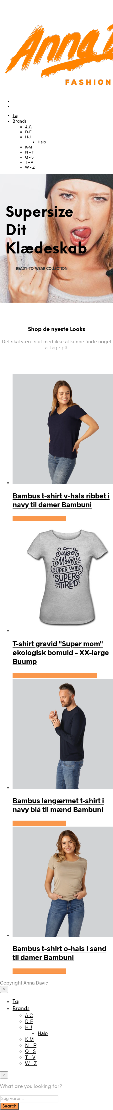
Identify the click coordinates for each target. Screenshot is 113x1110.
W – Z (30, 167)
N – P (29, 151)
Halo (42, 141)
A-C (28, 126)
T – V (29, 162)
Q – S (29, 157)
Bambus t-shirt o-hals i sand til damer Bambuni (59, 953)
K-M (28, 146)
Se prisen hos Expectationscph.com (55, 675)
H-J (28, 136)
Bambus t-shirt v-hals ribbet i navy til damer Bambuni (61, 500)
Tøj (15, 116)
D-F (28, 131)
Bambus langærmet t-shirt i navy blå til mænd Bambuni (58, 805)
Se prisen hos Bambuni (39, 518)
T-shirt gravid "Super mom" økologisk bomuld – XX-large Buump (61, 652)
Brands (19, 121)
